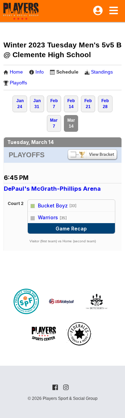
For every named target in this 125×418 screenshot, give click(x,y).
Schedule (67, 72)
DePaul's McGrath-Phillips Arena (52, 188)
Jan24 (20, 103)
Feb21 (88, 103)
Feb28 (105, 103)
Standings (102, 72)
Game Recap (71, 228)
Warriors (48, 217)
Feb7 (54, 103)
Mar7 (54, 123)
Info (39, 72)
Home (16, 72)
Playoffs (18, 82)
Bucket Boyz (53, 205)
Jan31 (37, 103)
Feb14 (71, 103)
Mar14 (71, 123)
